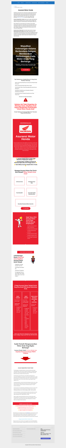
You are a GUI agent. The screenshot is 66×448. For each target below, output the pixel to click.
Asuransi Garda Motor (16, 428)
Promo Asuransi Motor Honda (17, 430)
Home (19, 2)
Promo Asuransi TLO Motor (17, 432)
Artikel (47, 2)
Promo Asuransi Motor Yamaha (17, 434)
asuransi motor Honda (20, 17)
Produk (22, 2)
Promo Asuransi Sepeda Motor (17, 436)
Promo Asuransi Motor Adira (31, 428)
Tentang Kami (34, 2)
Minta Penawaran (41, 2)
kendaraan (28, 412)
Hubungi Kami (28, 2)
